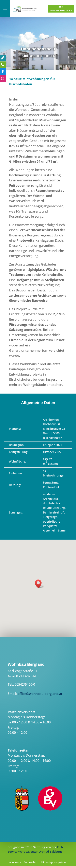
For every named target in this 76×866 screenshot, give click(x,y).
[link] (24, 11)
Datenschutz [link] (31, 862)
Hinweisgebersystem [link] (53, 862)
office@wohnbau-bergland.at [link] (40, 693)
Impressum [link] (14, 862)
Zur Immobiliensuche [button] (61, 8)
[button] (39, 584)
